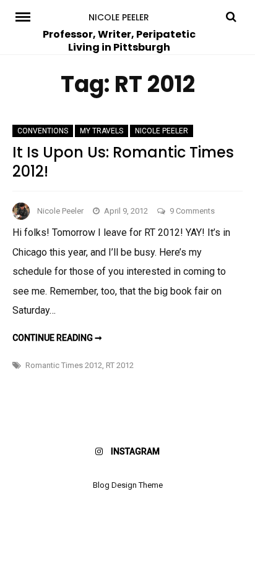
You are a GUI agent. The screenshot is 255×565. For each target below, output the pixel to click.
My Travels (101, 131)
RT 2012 (120, 365)
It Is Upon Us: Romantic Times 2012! (123, 162)
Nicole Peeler (119, 17)
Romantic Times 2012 (63, 365)
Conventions (42, 131)
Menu (26, 16)
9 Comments (192, 211)
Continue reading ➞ (57, 337)
